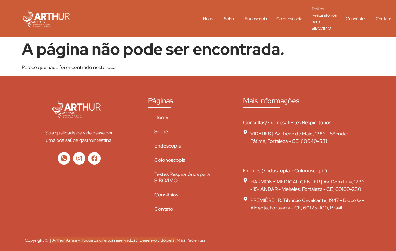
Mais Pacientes (191, 240)
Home (209, 18)
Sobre (229, 18)
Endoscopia (256, 18)
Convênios (356, 18)
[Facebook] (94, 158)
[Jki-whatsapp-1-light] (64, 158)
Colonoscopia (289, 18)
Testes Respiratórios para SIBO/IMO (324, 18)
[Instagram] (79, 158)
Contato (383, 18)
